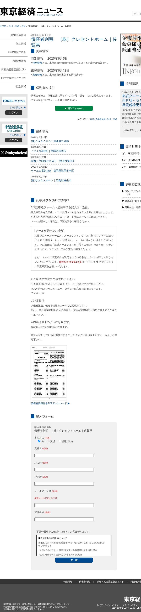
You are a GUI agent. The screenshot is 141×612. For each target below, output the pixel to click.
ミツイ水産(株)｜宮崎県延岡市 (48, 151)
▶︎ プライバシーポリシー (108, 605)
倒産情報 (14, 43)
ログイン (13, 112)
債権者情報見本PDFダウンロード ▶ (50, 403)
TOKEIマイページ (14, 101)
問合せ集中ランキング (14, 77)
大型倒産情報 (14, 36)
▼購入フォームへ (74, 108)
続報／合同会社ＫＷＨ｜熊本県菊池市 (53, 160)
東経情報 (37, 74)
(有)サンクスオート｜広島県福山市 (51, 180)
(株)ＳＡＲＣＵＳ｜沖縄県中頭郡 (50, 141)
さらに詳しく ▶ (18, 107)
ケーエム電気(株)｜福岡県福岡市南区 (52, 170)
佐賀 (23, 26)
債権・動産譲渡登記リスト (14, 69)
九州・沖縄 (14, 26)
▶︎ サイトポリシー (130, 605)
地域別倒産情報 (14, 52)
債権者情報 (100, 119)
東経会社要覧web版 (14, 128)
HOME (3, 26)
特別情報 (37, 62)
